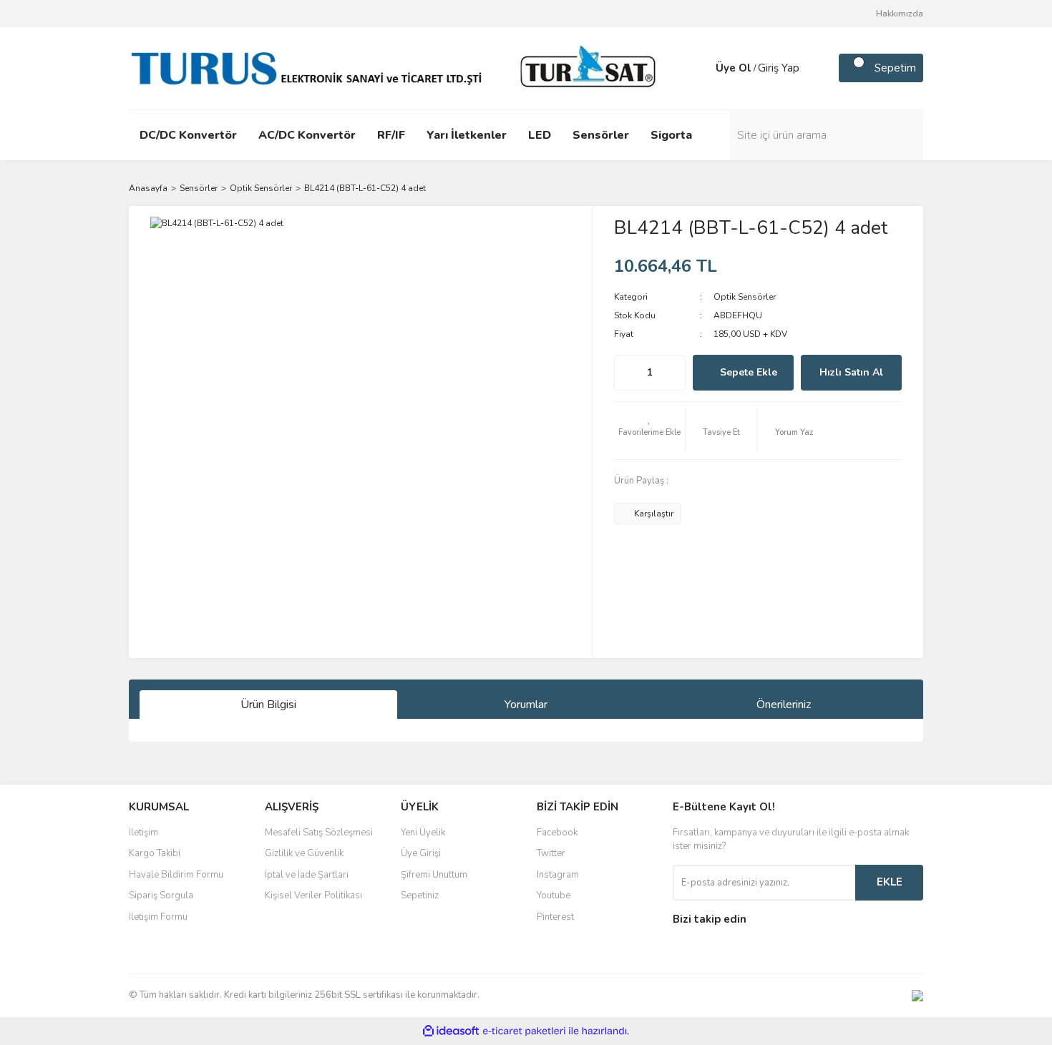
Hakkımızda (899, 13)
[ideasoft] (450, 1031)
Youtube (553, 895)
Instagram (558, 874)
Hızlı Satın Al (851, 372)
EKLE (889, 882)
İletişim (143, 832)
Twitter (551, 853)
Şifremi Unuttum (434, 874)
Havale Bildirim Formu (176, 874)
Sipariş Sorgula (161, 895)
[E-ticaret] (524, 1030)
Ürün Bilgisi (268, 704)
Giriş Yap (778, 68)
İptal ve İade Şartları (307, 874)
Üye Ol (733, 68)
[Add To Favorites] (650, 430)
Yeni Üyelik (423, 832)
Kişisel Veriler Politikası (313, 895)
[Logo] (397, 67)
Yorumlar (526, 704)
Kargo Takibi (154, 853)
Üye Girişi (421, 853)
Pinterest (555, 917)
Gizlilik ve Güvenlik (304, 853)
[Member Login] (701, 68)
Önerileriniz (783, 704)
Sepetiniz (420, 895)
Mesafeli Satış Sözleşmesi (319, 832)
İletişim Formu (158, 917)
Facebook (557, 832)
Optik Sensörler (744, 297)
